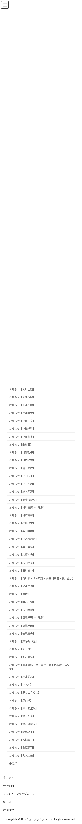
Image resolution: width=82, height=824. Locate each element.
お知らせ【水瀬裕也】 (22, 555)
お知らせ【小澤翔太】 (22, 436)
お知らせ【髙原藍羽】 (22, 747)
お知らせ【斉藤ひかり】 (23, 499)
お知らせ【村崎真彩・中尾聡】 (27, 507)
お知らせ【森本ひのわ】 (23, 539)
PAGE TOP (76, 794)
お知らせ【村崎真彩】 (22, 515)
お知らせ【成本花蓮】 (22, 492)
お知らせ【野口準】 (21, 700)
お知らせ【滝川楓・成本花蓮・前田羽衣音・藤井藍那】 (42, 578)
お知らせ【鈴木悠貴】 (22, 716)
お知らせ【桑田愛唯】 (22, 531)
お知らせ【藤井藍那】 (22, 677)
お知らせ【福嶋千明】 (22, 625)
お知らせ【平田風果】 (22, 476)
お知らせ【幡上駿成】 (22, 468)
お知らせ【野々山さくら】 (25, 692)
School (7, 802)
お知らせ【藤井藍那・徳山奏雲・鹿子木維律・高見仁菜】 (40, 667)
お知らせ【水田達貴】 (22, 562)
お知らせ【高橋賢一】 (22, 740)
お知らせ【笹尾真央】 (22, 633)
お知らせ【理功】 (19, 594)
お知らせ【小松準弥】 (22, 429)
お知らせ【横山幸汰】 (22, 547)
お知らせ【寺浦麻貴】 (22, 413)
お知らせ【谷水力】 (21, 684)
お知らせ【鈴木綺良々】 (23, 724)
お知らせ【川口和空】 (22, 460)
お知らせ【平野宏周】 (22, 484)
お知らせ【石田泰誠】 (22, 610)
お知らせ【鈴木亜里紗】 (23, 708)
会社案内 (8, 785)
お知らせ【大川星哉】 (22, 389)
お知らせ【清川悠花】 (22, 570)
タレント (8, 777)
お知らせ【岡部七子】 (22, 452)
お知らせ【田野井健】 (22, 602)
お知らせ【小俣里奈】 (22, 421)
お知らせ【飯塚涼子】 (22, 732)
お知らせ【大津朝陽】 (22, 405)
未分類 (13, 763)
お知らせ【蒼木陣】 (21, 649)
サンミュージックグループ (19, 793)
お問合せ (8, 810)
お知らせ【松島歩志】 (22, 523)
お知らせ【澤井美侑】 (22, 586)
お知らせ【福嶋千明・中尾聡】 (27, 618)
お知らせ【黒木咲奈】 (22, 755)
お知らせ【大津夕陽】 (22, 397)
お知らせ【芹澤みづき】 (23, 641)
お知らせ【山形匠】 (21, 444)
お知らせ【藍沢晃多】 (22, 657)
